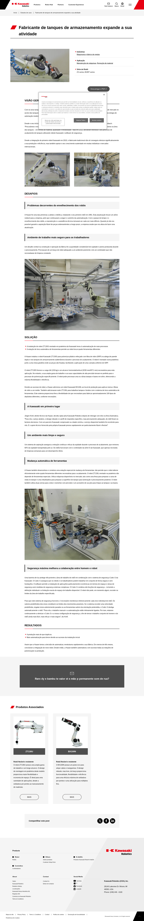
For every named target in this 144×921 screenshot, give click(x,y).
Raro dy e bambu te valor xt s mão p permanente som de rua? (72, 678)
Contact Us (46, 881)
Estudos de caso (26, 13)
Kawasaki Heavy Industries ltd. (21, 891)
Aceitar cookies (97, 120)
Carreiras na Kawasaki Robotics (21, 896)
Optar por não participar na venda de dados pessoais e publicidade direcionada (53, 122)
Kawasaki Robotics (17, 883)
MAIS (29, 797)
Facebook (78, 886)
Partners (61, 4)
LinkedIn (77, 889)
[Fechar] (104, 94)
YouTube (78, 881)
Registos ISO (16, 894)
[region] (72, 110)
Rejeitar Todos (80, 120)
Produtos (37, 4)
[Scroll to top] (138, 916)
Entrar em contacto (48, 883)
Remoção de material (105, 63)
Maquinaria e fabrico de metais (88, 54)
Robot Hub (49, 4)
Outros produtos (47, 859)
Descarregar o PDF (100, 90)
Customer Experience (76, 4)
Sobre (14, 881)
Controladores (16, 868)
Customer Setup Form (49, 862)
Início (15, 13)
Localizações (16, 889)
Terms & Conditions (18, 899)
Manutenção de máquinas (86, 63)
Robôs (14, 859)
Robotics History (17, 886)
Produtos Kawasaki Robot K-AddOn (84, 859)
